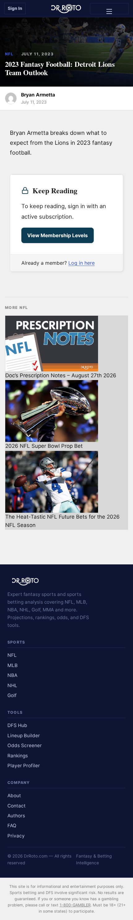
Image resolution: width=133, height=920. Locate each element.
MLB (12, 665)
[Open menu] (109, 8)
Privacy (16, 836)
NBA (12, 675)
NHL (12, 685)
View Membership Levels (57, 235)
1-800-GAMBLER (75, 905)
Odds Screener (24, 745)
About (14, 795)
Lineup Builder (23, 735)
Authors (16, 816)
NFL (9, 54)
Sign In (15, 8)
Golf (12, 695)
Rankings (17, 756)
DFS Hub (17, 725)
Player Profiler (23, 765)
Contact (16, 806)
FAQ (11, 825)
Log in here (81, 263)
